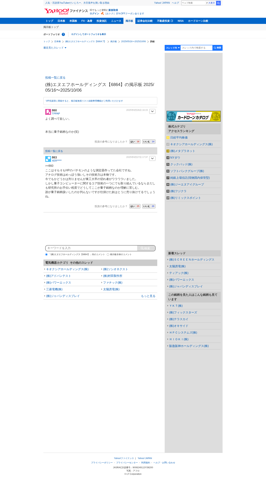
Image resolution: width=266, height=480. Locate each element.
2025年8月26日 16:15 (137, 110)
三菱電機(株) (54, 289)
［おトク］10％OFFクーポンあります (124, 13)
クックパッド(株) (181, 164)
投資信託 (102, 20)
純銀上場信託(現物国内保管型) (190, 177)
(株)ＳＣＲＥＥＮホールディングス (191, 259)
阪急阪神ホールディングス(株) (189, 345)
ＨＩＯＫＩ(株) (178, 339)
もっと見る (148, 295)
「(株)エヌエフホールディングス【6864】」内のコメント (76, 254)
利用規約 (145, 462)
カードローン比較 (198, 20)
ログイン (94, 13)
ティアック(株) (178, 272)
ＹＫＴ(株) (176, 305)
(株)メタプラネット (182, 150)
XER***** (57, 160)
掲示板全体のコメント (121, 254)
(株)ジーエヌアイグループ (187, 184)
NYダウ (175, 157)
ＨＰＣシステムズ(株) (183, 332)
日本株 (61, 20)
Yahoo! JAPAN (162, 2)
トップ (49, 20)
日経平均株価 (179, 137)
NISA (181, 20)
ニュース (116, 20)
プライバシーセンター (127, 462)
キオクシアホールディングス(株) (67, 269)
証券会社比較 (145, 20)
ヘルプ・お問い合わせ (164, 462)
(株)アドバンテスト (58, 275)
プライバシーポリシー (102, 462)
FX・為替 (86, 20)
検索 (218, 3)
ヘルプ (175, 2)
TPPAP (56, 113)
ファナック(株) (112, 282)
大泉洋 (211, 3)
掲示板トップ (51, 27)
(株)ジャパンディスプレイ (63, 295)
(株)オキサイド (178, 325)
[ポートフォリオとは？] (63, 34)
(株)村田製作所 (112, 275)
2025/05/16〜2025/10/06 (133, 41)
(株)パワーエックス (58, 282)
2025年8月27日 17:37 (137, 157)
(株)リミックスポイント (185, 197)
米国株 (73, 20)
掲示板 (129, 20)
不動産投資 (163, 20)
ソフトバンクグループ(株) (187, 171)
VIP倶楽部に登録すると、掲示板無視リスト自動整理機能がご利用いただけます (84, 101)
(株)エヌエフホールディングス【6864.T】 (85, 41)
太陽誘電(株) (111, 289)
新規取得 (113, 10)
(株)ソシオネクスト (115, 269)
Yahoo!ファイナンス (124, 458)
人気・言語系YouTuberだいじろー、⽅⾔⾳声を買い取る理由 (77, 2)
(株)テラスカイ (178, 319)
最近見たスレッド (53, 47)
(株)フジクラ (178, 191)
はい (134, 141)
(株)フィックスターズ (183, 312)
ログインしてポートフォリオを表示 (88, 34)
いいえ (148, 141)
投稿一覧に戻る (55, 77)
